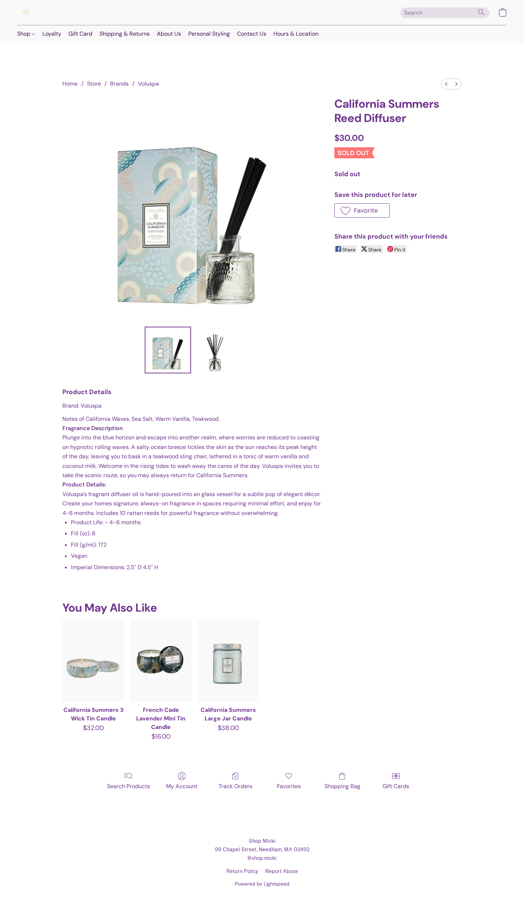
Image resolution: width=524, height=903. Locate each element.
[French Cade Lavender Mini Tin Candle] (161, 660)
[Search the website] (481, 12)
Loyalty (51, 33)
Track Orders (235, 786)
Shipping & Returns (124, 33)
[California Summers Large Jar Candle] (228, 660)
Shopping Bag (342, 786)
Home (70, 83)
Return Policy (242, 871)
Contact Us (251, 33)
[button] (26, 12)
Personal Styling (209, 33)
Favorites (289, 786)
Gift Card (80, 33)
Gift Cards (395, 786)
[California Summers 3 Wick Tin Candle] (93, 660)
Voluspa (148, 83)
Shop (24, 33)
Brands (119, 83)
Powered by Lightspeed (262, 884)
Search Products (128, 786)
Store (94, 83)
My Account (181, 786)
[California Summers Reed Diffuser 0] (168, 350)
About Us (169, 33)
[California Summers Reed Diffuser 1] (217, 350)
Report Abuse (281, 871)
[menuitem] (446, 84)
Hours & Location (295, 33)
